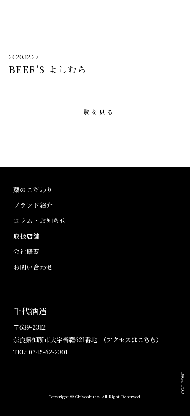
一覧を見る (95, 112)
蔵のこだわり (33, 189)
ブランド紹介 (33, 204)
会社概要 (26, 251)
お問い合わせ (33, 266)
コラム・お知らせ (39, 220)
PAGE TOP (183, 383)
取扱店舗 (26, 235)
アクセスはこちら (131, 339)
